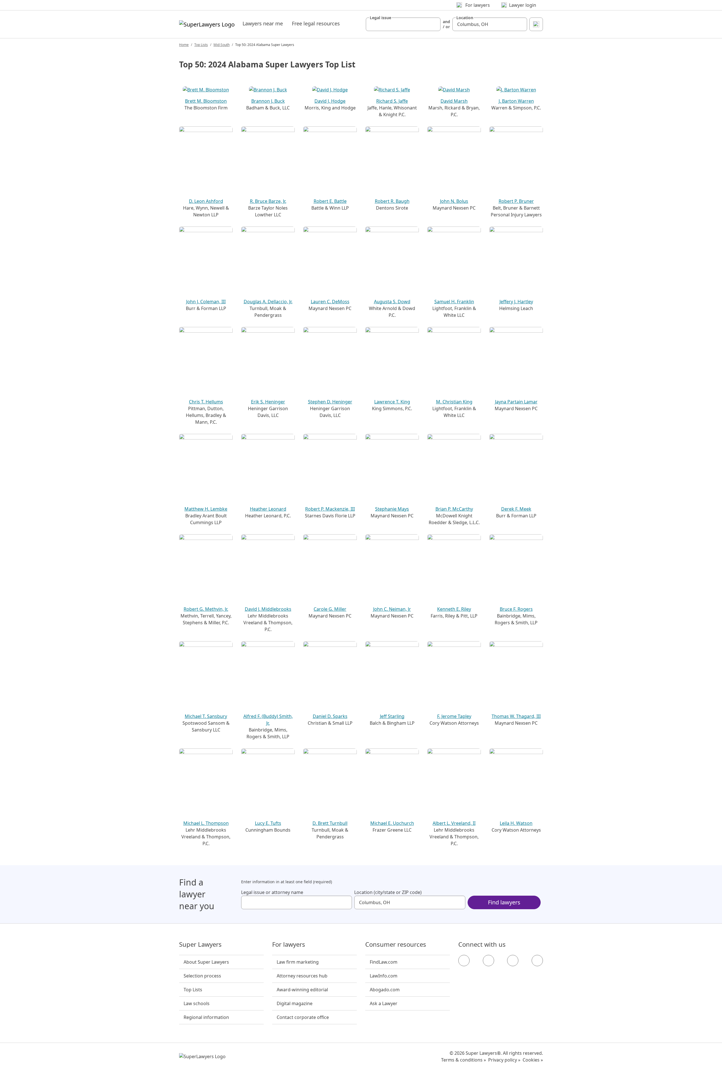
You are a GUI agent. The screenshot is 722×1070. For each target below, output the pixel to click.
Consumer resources (395, 944)
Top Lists (201, 44)
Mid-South (221, 44)
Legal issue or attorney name (272, 892)
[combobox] (403, 24)
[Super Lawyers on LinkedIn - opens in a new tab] (537, 960)
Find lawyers (504, 902)
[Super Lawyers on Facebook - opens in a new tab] (464, 960)
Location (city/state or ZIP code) (388, 892)
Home (184, 44)
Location (464, 17)
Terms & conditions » (463, 1060)
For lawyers (288, 944)
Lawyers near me (263, 23)
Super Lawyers (200, 944)
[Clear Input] (433, 24)
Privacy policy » (504, 1060)
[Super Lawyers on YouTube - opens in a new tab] (512, 960)
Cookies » (533, 1060)
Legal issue (380, 17)
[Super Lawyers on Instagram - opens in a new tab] (488, 960)
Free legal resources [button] (316, 23)
